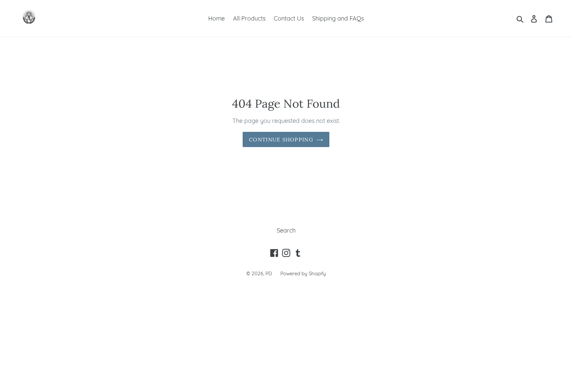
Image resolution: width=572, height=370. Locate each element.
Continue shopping (281, 139)
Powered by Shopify (303, 273)
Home (216, 18)
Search (286, 230)
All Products (249, 18)
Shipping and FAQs (338, 18)
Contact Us (289, 18)
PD (268, 273)
